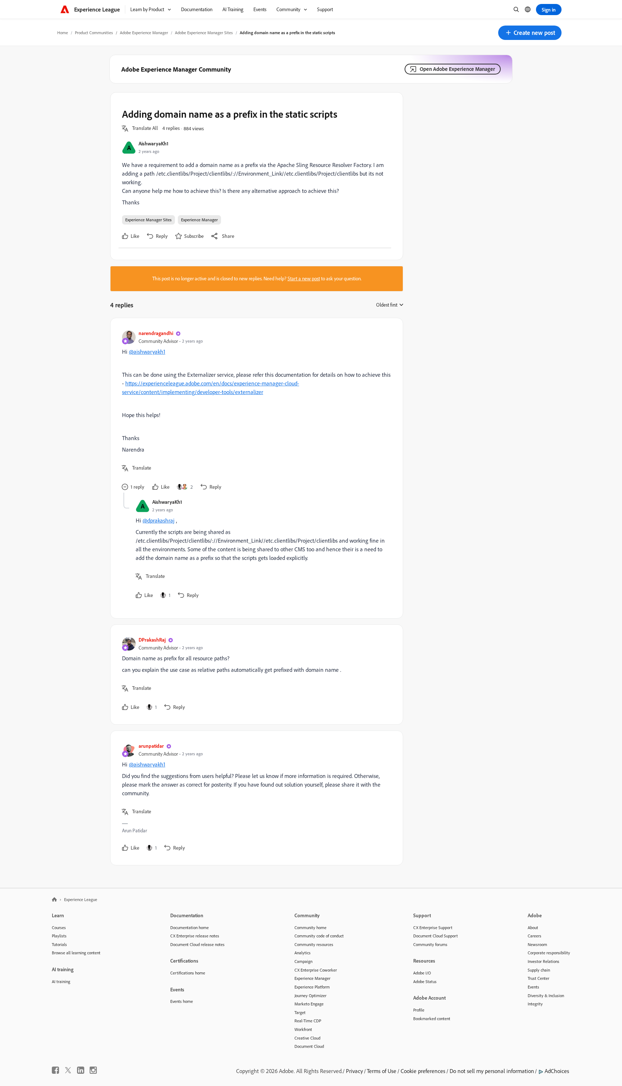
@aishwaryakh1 (147, 351)
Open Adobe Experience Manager (457, 68)
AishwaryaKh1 (153, 143)
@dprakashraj (159, 520)
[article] (254, 411)
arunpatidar (151, 746)
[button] (530, 33)
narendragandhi (156, 333)
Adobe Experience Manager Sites (204, 32)
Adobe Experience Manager (144, 32)
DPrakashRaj (152, 640)
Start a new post (304, 278)
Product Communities (94, 32)
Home (62, 32)
